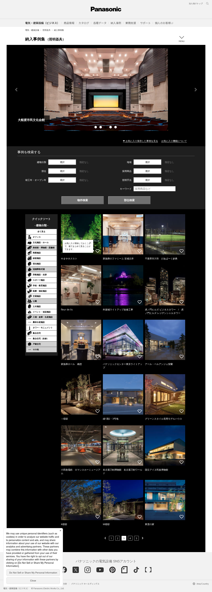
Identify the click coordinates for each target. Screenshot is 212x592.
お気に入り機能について (174, 140)
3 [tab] (106, 127)
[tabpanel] (106, 89)
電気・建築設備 (32, 30)
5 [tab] (116, 127)
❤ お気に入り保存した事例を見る (140, 140)
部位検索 (129, 200)
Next (195, 89)
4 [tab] (111, 127)
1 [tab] (96, 127)
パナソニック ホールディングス (85, 583)
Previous (16, 89)
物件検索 (82, 200)
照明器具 (47, 30)
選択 (62, 162)
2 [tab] (101, 127)
